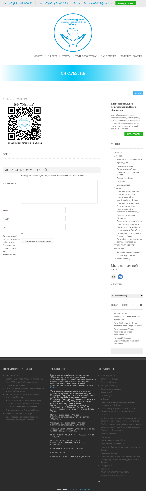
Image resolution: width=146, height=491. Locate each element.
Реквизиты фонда (125, 165)
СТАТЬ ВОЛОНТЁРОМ (86, 56)
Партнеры (121, 181)
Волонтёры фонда (125, 178)
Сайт (5, 227)
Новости (38, 56)
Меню (35, 60)
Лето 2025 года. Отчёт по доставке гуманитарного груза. (128, 324)
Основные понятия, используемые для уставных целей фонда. (119, 403)
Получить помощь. (131, 56)
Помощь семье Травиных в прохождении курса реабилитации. (126, 332)
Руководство (122, 162)
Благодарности (124, 184)
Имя (5, 210)
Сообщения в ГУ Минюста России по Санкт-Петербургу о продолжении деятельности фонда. (129, 237)
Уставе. (53, 386)
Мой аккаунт (106, 395)
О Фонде (52, 56)
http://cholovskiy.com (80, 489)
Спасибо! (105, 468)
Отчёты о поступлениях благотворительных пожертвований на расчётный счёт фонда (128, 195)
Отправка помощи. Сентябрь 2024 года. (24, 410)
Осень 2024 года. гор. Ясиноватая (21, 406)
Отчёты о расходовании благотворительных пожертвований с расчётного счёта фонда (128, 207)
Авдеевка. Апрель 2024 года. (19, 413)
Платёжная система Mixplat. (130, 221)
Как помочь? (108, 56)
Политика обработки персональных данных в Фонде (128, 172)
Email (6, 219)
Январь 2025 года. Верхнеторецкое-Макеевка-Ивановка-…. (126, 340)
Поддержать (126, 3)
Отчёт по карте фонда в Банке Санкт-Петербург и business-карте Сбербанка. (129, 227)
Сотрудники (106, 465)
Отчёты (66, 56)
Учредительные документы (129, 159)
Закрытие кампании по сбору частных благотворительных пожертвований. (23, 402)
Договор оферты (127, 255)
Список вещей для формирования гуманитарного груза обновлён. (22, 418)
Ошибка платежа (108, 433)
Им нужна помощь (109, 385)
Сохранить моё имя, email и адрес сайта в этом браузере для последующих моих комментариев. (11, 245)
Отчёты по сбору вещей (112, 430)
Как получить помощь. (111, 388)
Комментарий (10, 183)
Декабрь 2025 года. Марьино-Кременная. (25, 378)
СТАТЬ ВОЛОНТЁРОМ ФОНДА (115, 472)
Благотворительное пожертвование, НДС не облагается (124, 107)
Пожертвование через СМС (113, 443)
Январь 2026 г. (120, 313)
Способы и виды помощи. (129, 251)
